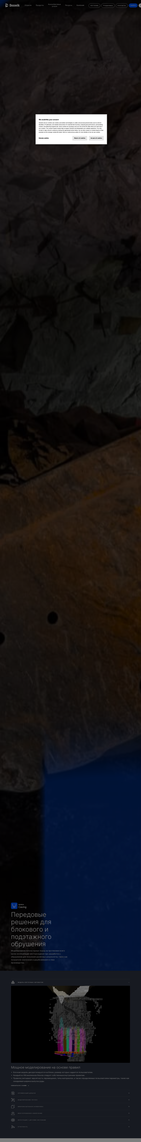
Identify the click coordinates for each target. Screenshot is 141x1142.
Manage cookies (44, 138)
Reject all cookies (79, 138)
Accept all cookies (96, 138)
